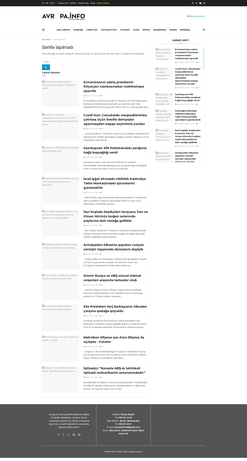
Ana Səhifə (63, 30)
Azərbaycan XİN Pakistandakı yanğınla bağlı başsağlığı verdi (187, 97)
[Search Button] (46, 67)
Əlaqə (92, 3)
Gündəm (78, 30)
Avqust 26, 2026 (91, 95)
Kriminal (185, 30)
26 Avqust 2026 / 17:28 (185, 123)
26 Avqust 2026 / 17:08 (185, 146)
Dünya (146, 30)
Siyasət (125, 30)
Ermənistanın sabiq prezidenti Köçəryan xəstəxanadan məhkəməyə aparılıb (113, 86)
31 (102, 225)
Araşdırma (159, 30)
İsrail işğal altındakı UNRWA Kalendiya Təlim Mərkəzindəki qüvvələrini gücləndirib (114, 183)
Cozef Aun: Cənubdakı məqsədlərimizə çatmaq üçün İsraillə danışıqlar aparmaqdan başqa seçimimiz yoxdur (115, 119)
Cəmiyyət (92, 30)
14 (102, 315)
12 (102, 285)
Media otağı (83, 3)
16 (102, 128)
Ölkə (136, 30)
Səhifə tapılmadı (59, 39)
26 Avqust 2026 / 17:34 (185, 104)
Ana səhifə (46, 39)
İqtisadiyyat (109, 30)
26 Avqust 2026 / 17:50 (185, 62)
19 (102, 346)
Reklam (73, 3)
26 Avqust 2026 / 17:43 (185, 87)
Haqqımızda (63, 3)
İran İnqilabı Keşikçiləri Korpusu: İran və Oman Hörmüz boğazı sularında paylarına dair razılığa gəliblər (115, 216)
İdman (173, 30)
